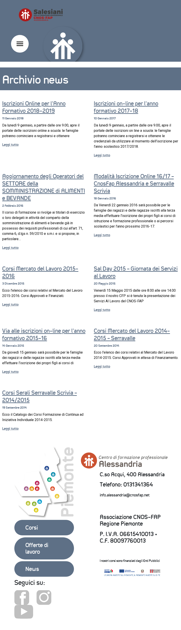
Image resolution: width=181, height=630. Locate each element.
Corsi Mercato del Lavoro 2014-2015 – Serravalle (132, 334)
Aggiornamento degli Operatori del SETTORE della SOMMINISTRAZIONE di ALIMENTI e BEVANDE (43, 187)
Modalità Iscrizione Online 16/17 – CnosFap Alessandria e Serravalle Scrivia (134, 183)
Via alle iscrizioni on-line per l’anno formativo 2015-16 (43, 334)
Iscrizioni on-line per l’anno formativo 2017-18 (126, 107)
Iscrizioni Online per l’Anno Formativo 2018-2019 (34, 107)
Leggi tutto (10, 144)
